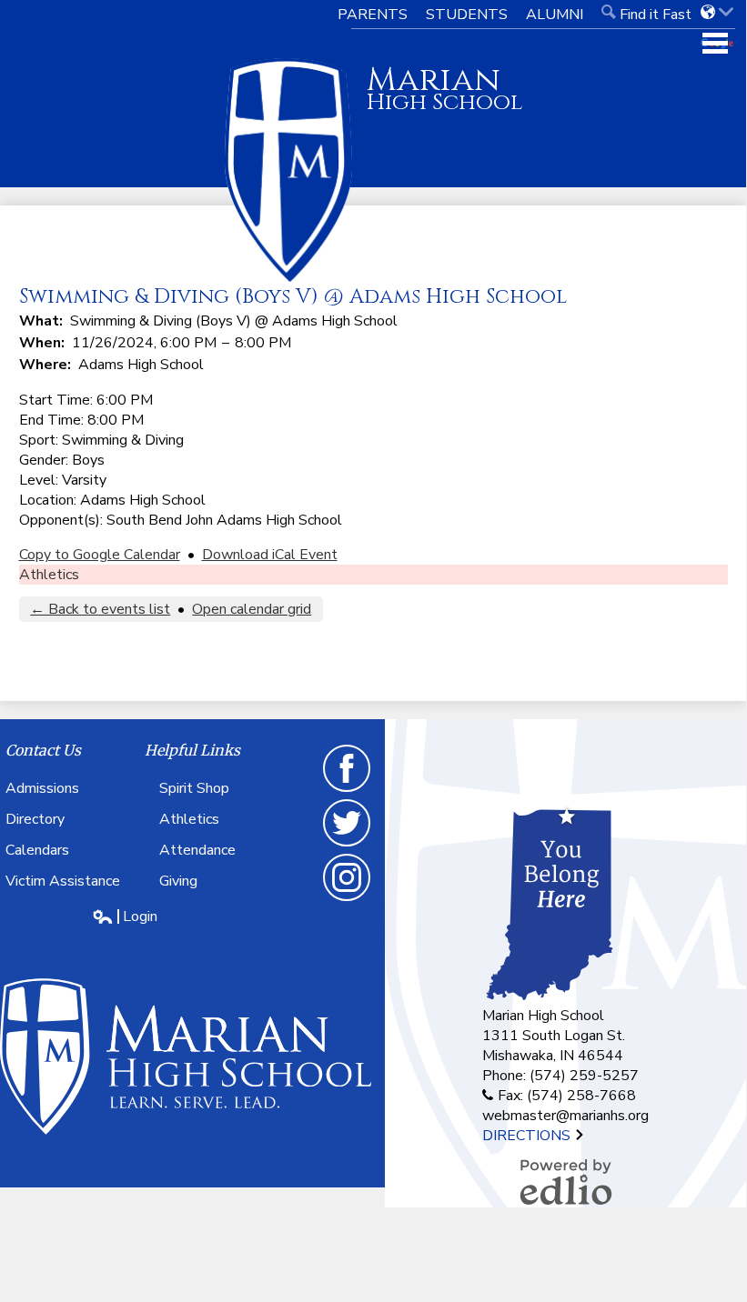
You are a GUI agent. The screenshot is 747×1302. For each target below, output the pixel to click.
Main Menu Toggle (715, 43)
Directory (35, 819)
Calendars (37, 850)
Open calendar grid (251, 609)
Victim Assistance (62, 881)
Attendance (197, 850)
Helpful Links (192, 750)
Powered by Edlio (566, 1182)
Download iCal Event (270, 555)
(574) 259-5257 (584, 1076)
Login (124, 916)
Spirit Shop (194, 788)
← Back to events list (100, 609)
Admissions (42, 788)
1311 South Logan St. (553, 1036)
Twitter (347, 845)
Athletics (49, 575)
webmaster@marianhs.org (565, 1116)
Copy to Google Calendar (99, 555)
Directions (528, 1136)
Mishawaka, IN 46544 (552, 1056)
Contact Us (43, 750)
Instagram (347, 900)
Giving (178, 881)
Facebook (347, 791)
